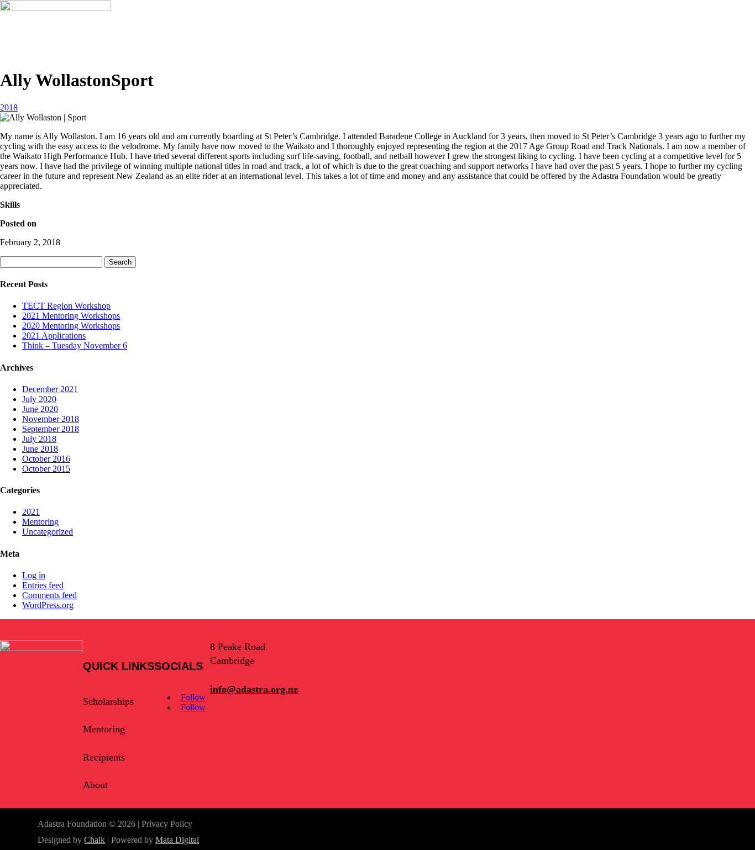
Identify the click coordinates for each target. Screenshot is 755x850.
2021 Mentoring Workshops (71, 315)
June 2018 (40, 448)
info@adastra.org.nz (254, 689)
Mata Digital (177, 839)
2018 (9, 107)
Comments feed (49, 595)
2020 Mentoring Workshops (71, 325)
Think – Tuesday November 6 (74, 345)
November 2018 (50, 419)
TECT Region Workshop (66, 305)
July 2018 (39, 439)
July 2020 (39, 399)
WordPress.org (48, 605)
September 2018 (50, 429)
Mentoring (40, 521)
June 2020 (40, 409)
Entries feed (43, 585)
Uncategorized (47, 531)
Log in (33, 575)
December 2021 (50, 389)
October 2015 (46, 468)
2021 (31, 511)
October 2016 (46, 458)
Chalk (94, 839)
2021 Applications (54, 335)
